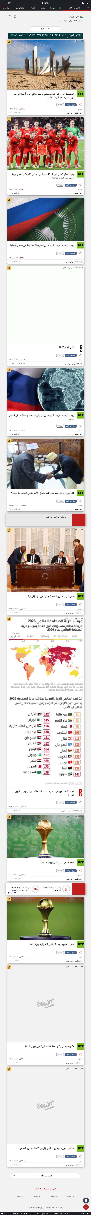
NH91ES (80, 609)
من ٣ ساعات (70, 1196)
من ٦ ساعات (54, 1196)
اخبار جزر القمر (70, 104)
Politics (60, 104)
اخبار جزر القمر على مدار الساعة (45, 1189)
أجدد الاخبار (45, 28)
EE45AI (80, 190)
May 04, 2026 (17, 806)
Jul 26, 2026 (17, 109)
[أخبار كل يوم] (45, 3)
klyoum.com (85, 1213)
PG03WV (80, 1059)
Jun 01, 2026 (17, 359)
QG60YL (80, 875)
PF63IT (80, 360)
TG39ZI (80, 258)
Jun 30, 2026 (16, 257)
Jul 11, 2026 (16, 189)
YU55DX (80, 1161)
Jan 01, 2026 (17, 1058)
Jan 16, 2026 (17, 956)
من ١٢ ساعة (37, 1196)
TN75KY (80, 431)
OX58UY (80, 506)
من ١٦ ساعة (20, 1196)
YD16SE (80, 957)
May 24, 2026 (17, 505)
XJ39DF (80, 109)
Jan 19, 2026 (17, 874)
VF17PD (80, 807)
